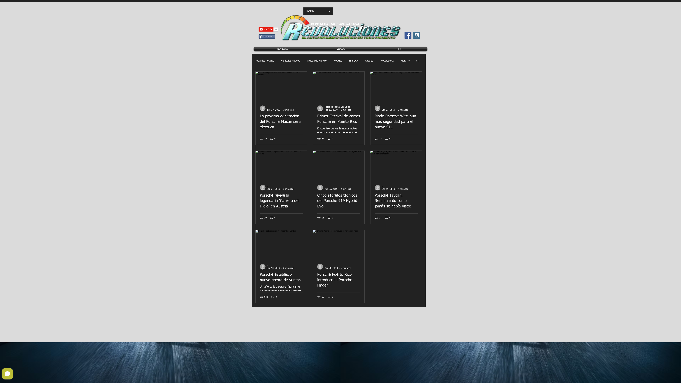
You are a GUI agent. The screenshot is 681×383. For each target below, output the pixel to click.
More (403, 61)
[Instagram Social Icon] (416, 35)
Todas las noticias (264, 61)
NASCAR (353, 61)
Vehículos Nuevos (290, 61)
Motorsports (387, 61)
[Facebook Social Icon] (408, 35)
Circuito (369, 61)
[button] (417, 61)
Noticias (338, 61)
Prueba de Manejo (317, 61)
